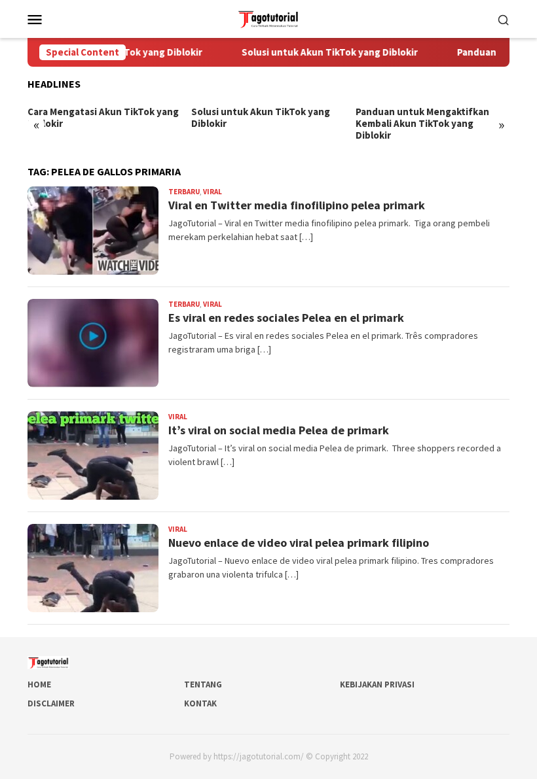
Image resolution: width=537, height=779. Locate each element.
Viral (212, 191)
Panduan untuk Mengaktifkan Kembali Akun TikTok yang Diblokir (422, 123)
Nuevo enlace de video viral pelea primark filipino (298, 542)
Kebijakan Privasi (377, 684)
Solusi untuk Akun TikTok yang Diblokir (319, 52)
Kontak (200, 703)
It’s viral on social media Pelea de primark (278, 430)
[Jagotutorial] (268, 18)
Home (39, 684)
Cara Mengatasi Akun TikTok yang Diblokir (103, 118)
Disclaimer (51, 703)
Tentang (203, 684)
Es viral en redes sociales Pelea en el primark (286, 317)
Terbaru (184, 191)
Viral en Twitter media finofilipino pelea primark (296, 205)
